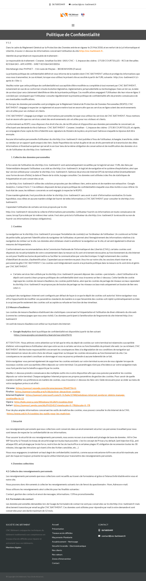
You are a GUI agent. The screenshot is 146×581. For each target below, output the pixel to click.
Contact (55, 563)
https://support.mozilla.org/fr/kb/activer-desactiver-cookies (47, 391)
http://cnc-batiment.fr (91, 50)
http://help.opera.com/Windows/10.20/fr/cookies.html (43, 401)
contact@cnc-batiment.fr (83, 4)
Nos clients (57, 550)
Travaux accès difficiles (62, 533)
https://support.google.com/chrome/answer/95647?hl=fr (46, 388)
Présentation (58, 529)
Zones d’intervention (61, 559)
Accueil (55, 524)
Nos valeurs (57, 554)
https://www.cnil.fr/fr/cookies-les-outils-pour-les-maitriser (38, 413)
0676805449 (58, 4)
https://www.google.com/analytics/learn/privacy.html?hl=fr (43, 335)
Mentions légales (13, 547)
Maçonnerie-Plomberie (62, 537)
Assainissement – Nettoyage (65, 541)
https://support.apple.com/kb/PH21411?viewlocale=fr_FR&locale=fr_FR (52, 405)
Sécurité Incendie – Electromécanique (69, 546)
